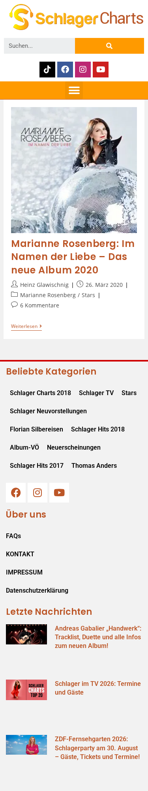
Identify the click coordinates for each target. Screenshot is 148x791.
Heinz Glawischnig (44, 284)
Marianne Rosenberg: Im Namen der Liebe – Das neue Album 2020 (73, 257)
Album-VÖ (24, 447)
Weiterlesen (26, 327)
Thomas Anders (94, 465)
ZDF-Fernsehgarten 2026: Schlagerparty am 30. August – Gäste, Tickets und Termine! (97, 748)
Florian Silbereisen (36, 429)
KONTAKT (20, 554)
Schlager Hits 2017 (37, 465)
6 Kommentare (39, 305)
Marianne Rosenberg (48, 295)
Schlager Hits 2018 (98, 429)
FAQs (13, 536)
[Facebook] (65, 69)
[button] (74, 90)
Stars (88, 295)
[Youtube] (101, 69)
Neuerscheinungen (74, 447)
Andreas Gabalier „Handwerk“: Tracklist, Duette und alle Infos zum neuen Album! (98, 637)
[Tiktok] (47, 69)
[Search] (109, 46)
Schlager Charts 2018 (40, 393)
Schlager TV (96, 393)
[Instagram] (83, 69)
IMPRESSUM (24, 572)
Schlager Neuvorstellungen (48, 411)
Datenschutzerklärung (37, 590)
